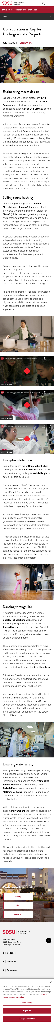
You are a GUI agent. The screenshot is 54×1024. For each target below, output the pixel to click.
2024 (4, 16)
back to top (48, 940)
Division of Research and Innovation (19, 9)
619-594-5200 (9, 939)
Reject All (27, 1010)
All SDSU (50, 3)
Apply (18, 896)
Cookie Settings (27, 1002)
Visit (18, 905)
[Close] (51, 982)
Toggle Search (43, 3)
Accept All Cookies (26, 1018)
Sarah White (26, 43)
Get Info (18, 914)
